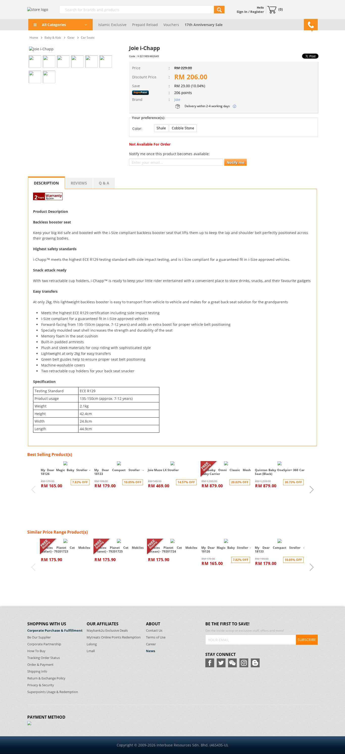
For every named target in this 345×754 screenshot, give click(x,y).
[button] (161, 128)
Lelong (92, 644)
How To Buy (36, 651)
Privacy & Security (40, 685)
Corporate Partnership (44, 644)
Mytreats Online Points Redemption (114, 637)
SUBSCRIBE (307, 639)
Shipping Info (37, 671)
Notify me (235, 162)
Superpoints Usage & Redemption (52, 692)
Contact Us (154, 630)
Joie (177, 99)
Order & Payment (40, 664)
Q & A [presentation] (104, 183)
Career (151, 644)
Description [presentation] (46, 183)
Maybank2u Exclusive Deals (107, 630)
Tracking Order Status (43, 658)
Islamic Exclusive (112, 24)
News (150, 651)
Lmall (91, 651)
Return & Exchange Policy (46, 678)
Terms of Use (155, 637)
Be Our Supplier (39, 637)
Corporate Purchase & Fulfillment (55, 630)
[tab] (46, 182)
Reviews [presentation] (79, 183)
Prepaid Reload (145, 24)
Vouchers (171, 24)
